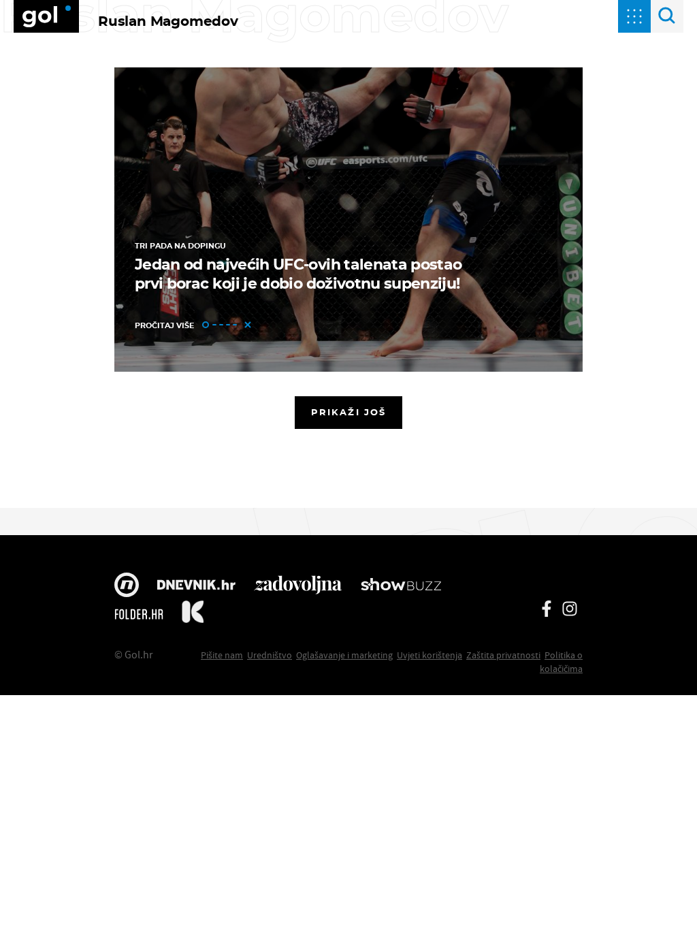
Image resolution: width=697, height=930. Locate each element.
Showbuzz (401, 586)
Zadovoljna (298, 586)
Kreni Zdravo (193, 614)
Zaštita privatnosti (503, 655)
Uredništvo (269, 655)
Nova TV (126, 586)
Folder (138, 614)
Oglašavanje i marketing (344, 655)
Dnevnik (196, 586)
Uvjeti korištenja (429, 655)
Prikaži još (348, 411)
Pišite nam (222, 655)
